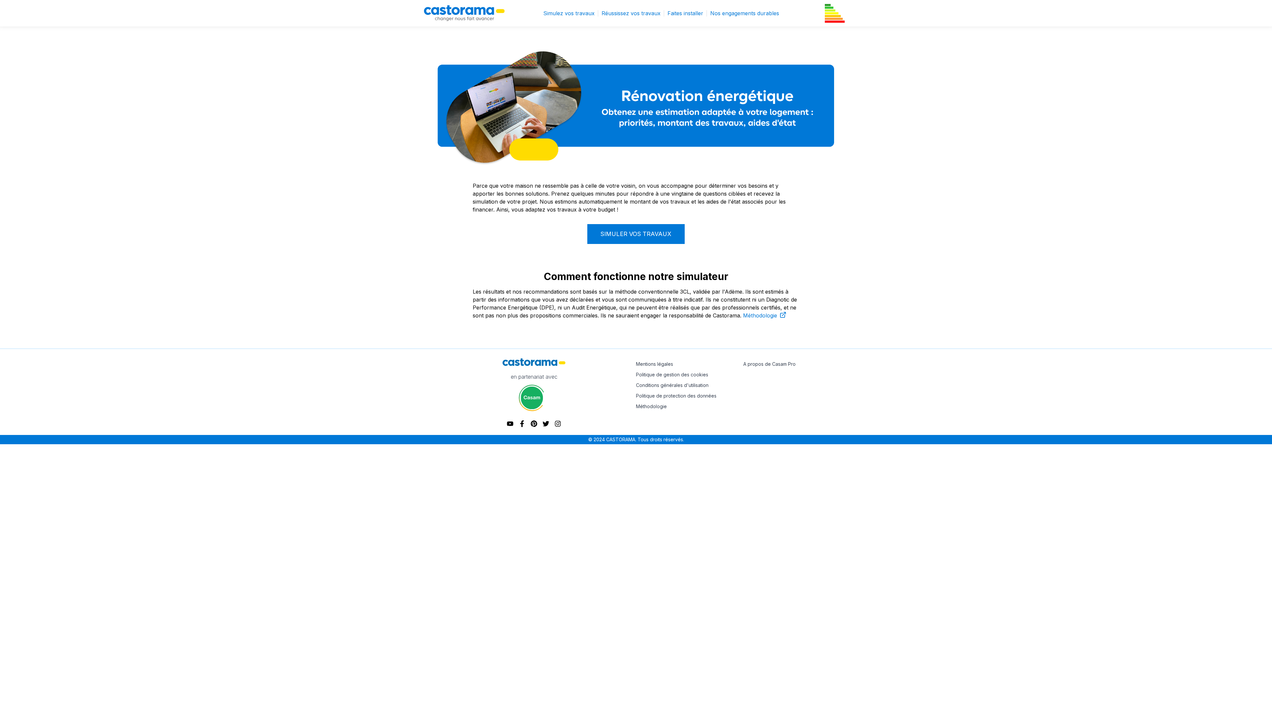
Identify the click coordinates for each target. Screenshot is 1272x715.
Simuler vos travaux (636, 233)
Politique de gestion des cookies (672, 374)
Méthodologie (761, 315)
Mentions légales (654, 364)
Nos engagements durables (744, 13)
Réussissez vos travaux (633, 13)
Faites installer (687, 13)
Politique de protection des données (676, 396)
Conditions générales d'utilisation (672, 385)
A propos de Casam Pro (769, 364)
